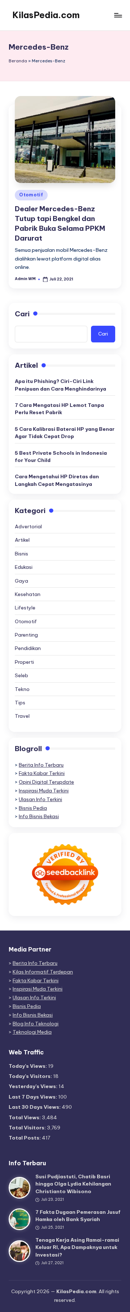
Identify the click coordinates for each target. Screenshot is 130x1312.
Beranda (18, 60)
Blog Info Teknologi (35, 1023)
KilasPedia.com (46, 14)
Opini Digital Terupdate (46, 782)
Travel (22, 716)
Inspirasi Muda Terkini (44, 790)
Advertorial (28, 526)
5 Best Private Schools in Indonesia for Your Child (61, 456)
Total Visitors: (28, 1127)
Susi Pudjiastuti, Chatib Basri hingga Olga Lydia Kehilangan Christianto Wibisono (73, 1184)
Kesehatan (27, 594)
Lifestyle (25, 607)
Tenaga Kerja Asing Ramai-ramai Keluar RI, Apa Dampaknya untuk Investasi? (77, 1247)
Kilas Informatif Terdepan (43, 972)
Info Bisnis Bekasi (39, 816)
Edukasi (23, 567)
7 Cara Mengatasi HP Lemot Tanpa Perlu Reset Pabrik (59, 409)
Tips (20, 702)
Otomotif (31, 194)
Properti (24, 662)
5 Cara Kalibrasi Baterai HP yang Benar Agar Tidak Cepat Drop (64, 433)
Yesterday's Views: (33, 1086)
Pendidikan (28, 648)
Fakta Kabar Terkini (42, 773)
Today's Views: (28, 1066)
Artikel (22, 540)
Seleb (21, 675)
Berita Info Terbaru (41, 765)
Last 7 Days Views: (33, 1097)
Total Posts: (25, 1137)
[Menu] (117, 15)
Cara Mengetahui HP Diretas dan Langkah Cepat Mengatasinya (57, 480)
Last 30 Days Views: (35, 1107)
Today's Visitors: (31, 1076)
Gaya (21, 581)
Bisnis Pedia (33, 808)
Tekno (22, 689)
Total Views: (25, 1117)
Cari (22, 313)
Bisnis (21, 553)
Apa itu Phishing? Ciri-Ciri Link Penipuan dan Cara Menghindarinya (60, 385)
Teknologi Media (32, 1032)
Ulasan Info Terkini (40, 799)
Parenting (26, 635)
